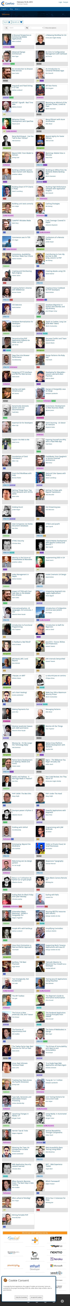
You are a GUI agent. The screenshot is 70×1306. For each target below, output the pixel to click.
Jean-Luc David (50, 378)
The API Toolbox (18, 996)
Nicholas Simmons (51, 1067)
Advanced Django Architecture (18, 53)
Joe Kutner (49, 832)
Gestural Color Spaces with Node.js (56, 474)
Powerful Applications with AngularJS (56, 811)
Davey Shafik (15, 796)
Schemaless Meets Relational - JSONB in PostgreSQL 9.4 (20, 913)
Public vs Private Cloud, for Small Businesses (56, 845)
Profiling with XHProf (20, 827)
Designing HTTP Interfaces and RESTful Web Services (22, 373)
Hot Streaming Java (53, 507)
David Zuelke (15, 376)
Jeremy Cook (15, 157)
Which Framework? (53, 1181)
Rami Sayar (15, 56)
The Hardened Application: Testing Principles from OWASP (56, 1014)
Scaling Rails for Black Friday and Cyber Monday (22, 896)
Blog (11, 9)
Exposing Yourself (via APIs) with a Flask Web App (56, 440)
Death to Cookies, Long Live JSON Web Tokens (56, 323)
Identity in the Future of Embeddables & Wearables (22, 558)
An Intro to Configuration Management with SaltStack (56, 53)
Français (65, 2)
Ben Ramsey (49, 206)
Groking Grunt (17, 507)
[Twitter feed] (45, 1302)
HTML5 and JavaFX (53, 524)
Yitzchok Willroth (50, 968)
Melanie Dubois (16, 678)
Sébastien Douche (17, 815)
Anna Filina (49, 157)
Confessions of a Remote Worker (55, 238)
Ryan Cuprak (49, 526)
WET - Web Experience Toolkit (54, 1165)
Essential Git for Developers (22, 423)
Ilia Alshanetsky (16, 360)
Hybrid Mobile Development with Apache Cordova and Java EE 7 (56, 542)
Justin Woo (15, 712)
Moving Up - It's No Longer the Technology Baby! (22, 744)
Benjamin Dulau (50, 427)
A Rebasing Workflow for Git (56, 35)
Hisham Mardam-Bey (18, 1103)
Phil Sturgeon (49, 88)
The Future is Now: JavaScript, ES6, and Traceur (22, 1014)
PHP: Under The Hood (54, 793)
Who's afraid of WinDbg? (21, 1198)
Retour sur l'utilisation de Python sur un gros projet (21, 879)
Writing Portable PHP (20, 1215)
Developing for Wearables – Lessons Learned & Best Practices (56, 374)
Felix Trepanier (16, 629)
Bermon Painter (16, 292)
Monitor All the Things (54, 726)
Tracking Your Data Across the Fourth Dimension (22, 1081)
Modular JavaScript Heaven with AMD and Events (22, 727)
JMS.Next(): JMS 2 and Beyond (20, 660)
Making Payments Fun (20, 709)
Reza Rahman (16, 663)
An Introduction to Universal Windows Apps (55, 70)
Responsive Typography (54, 861)
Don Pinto (15, 528)
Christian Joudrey (17, 899)
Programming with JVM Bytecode (54, 828)
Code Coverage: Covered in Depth (55, 221)
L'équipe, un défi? (18, 675)
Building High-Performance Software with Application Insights (56, 189)
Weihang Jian (49, 882)
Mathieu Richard (17, 107)
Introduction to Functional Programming (22, 626)
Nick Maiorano (50, 509)
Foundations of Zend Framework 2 (20, 457)
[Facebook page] (37, 1302)
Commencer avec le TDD (21, 237)
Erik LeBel (15, 983)
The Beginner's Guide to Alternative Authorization (55, 997)
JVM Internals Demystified (55, 659)
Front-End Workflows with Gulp (22, 474)
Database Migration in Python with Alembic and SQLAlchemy (55, 306)
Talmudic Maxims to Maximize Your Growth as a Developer (56, 964)
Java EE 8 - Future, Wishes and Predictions (55, 643)
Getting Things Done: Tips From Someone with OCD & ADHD (22, 492)
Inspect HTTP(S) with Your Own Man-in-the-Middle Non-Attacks (22, 593)
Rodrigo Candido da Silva (53, 916)
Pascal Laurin (16, 124)
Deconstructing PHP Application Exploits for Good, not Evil (21, 340)
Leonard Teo (49, 897)
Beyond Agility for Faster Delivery (55, 137)
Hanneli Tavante (50, 646)
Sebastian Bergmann (51, 225)
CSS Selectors (17, 305)
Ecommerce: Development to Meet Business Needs (55, 407)
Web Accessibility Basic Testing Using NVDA (54, 1148)
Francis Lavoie (16, 766)
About (17, 9)
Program (4, 9)
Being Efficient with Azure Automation (55, 120)
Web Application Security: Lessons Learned (21, 1165)
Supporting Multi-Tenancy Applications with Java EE (56, 946)
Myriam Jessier (50, 410)
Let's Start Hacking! (19, 692)
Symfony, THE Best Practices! (19, 963)
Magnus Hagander (17, 918)
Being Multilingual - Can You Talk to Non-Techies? (23, 137)
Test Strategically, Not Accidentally (20, 980)
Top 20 (5, 22)
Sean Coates (15, 73)
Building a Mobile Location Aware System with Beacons (22, 171)
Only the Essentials (21, 1297)
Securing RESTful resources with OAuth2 (56, 912)
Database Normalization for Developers (22, 323)
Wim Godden (16, 1034)
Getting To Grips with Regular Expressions (54, 491)
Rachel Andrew (50, 274)
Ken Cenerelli (49, 73)
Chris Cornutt (49, 1000)
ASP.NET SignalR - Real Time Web (22, 103)
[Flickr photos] (54, 1302)
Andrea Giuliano (17, 258)
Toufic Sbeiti (49, 1169)
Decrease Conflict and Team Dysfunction (56, 339)
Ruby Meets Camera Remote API (56, 879)
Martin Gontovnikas (51, 326)
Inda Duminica (16, 140)
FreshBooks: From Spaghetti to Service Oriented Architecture (56, 458)
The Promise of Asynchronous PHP (19, 1030)
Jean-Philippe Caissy (51, 311)
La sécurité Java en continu (56, 675)
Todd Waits (15, 412)
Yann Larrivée (50, 140)
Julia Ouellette (16, 848)
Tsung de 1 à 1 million (54, 1080)
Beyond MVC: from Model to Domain (22, 154)
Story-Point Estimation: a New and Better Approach (22, 946)
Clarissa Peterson (51, 863)
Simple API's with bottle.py (22, 928)
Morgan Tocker (16, 1118)
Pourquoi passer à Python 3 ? (22, 811)
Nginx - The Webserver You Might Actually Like (56, 761)
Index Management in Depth (20, 575)
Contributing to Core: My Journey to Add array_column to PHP (55, 256)
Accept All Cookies (36, 1297)
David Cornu (15, 442)
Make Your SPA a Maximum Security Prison (56, 693)
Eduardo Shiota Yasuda (18, 614)
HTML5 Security (18, 541)
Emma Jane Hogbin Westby (53, 38)
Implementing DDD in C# (55, 557)
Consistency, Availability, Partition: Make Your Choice (22, 255)
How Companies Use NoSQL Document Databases (22, 525)
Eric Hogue (15, 240)
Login (60, 2)
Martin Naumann (51, 109)
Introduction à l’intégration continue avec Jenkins (56, 609)
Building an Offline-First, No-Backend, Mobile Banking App (56, 172)
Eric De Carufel (16, 865)
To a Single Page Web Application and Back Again (56, 1064)
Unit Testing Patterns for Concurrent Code (55, 1098)
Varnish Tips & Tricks (20, 1131)
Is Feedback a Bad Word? (21, 642)
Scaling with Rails (52, 895)
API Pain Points (51, 86)
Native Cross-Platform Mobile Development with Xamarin (55, 745)
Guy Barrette (49, 749)
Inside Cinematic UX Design (56, 574)
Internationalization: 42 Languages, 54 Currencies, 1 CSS (22, 610)
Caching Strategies (53, 204)
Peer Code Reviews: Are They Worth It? (56, 778)
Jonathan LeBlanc (17, 174)
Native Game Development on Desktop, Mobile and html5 (22, 762)
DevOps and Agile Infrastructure (18, 390)
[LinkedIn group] (28, 1302)
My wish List (16, 22)
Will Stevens (15, 393)
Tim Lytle (14, 998)
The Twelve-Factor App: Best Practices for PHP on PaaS (22, 1047)
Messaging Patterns (53, 709)
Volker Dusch (49, 764)
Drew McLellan (50, 494)
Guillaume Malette (51, 931)
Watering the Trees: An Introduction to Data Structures (20, 1149)
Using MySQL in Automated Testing (56, 1115)
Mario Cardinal (16, 41)
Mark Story (15, 223)
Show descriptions (50, 28)
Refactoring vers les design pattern (22, 862)
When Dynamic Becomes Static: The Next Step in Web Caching (23, 1183)
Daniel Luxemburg (17, 191)
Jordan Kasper (50, 242)
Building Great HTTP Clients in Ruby (22, 188)
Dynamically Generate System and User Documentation (20, 408)
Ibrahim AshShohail (17, 695)
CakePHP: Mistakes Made (21, 220)
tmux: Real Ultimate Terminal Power (19, 1064)
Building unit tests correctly (22, 204)
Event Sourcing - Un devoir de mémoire (56, 424)
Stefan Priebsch (50, 1184)
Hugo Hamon (16, 966)
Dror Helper (15, 206)
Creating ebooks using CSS (55, 271)
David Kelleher (50, 292)
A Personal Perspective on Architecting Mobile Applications (21, 37)
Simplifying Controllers (54, 928)
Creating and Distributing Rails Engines (22, 272)
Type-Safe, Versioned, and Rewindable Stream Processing (21, 1099)
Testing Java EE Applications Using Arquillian (56, 980)
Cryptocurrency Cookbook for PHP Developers (55, 289)
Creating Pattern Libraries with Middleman (22, 289)
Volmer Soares (16, 275)
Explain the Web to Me (20, 439)
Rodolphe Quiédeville (52, 393)
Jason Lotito (15, 496)
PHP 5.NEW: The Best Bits (21, 793)
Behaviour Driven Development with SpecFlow (22, 120)
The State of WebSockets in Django (56, 1030)
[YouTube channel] (62, 1302)
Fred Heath (49, 360)
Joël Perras (49, 56)
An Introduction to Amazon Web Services (22, 70)
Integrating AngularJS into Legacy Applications (55, 592)
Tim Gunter (49, 848)
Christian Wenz (16, 543)
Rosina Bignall (16, 326)
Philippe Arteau (50, 678)
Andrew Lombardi (17, 90)
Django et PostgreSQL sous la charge (56, 390)
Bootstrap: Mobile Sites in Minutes (55, 154)
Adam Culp (15, 425)
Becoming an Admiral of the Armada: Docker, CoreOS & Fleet (56, 104)
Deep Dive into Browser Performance (20, 356)
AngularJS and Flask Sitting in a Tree (22, 87)
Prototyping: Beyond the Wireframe (21, 845)
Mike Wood (49, 124)
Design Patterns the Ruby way (55, 356)
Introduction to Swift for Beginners (55, 626)
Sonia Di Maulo (50, 343)
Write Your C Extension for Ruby (55, 1199)
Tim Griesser (15, 1017)
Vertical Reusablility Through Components (54, 1132)
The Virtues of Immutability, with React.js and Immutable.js (56, 1048)
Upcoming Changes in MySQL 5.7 (20, 1115)
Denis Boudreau (50, 1152)
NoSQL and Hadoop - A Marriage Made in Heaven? (22, 778)
